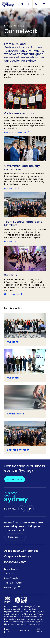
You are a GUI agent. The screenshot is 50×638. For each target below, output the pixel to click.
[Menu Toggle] (44, 4)
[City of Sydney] (21, 600)
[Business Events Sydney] (8, 4)
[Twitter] (21, 508)
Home (7, 26)
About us (18, 26)
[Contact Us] (29, 4)
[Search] (36, 4)
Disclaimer (24, 630)
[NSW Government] (7, 599)
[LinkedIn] (30, 508)
